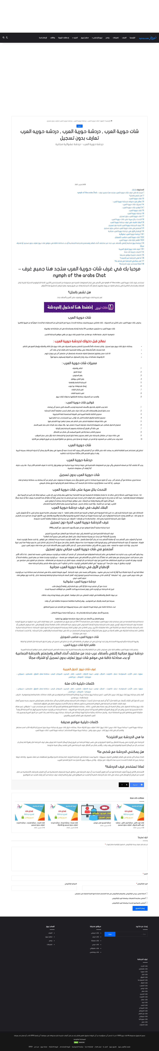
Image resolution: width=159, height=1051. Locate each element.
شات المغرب (144, 985)
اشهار (102, 121)
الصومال (80, 677)
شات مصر (145, 1022)
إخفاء (134, 190)
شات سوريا (144, 971)
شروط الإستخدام (65, 1047)
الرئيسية (132, 38)
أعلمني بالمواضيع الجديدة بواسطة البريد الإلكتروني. (129, 903)
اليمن (53, 674)
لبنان (115, 674)
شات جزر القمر (143, 1013)
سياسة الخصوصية (77, 1047)
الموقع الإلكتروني (71, 884)
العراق (36, 674)
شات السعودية (143, 980)
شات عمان (144, 999)
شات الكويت (144, 997)
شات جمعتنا (95, 940)
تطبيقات (116, 38)
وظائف (52, 38)
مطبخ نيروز (85, 38)
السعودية (122, 674)
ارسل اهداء (98, 1047)
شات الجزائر (144, 983)
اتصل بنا (105, 1047)
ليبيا (91, 674)
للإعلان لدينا (43, 38)
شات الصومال (143, 1011)
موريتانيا (88, 677)
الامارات (85, 674)
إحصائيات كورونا (63, 38)
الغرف (124, 38)
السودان (59, 674)
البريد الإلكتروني (142, 884)
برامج (108, 38)
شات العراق (144, 977)
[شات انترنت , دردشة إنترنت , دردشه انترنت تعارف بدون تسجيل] (30, 812)
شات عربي (95, 944)
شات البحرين (144, 994)
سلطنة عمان (44, 674)
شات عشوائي (94, 948)
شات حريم (95, 937)
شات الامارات (144, 1025)
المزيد (76, 38)
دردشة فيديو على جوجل (102, 823)
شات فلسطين (143, 969)
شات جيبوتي (143, 1016)
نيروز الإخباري (97, 38)
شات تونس (144, 988)
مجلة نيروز (44, 1047)
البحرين (66, 674)
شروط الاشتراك (53, 1047)
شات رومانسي (94, 952)
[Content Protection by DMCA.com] (79, 1043)
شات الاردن (144, 966)
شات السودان (143, 1008)
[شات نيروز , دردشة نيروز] (148, 37)
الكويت (109, 674)
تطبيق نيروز (113, 1047)
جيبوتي (21, 674)
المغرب (78, 674)
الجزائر (102, 674)
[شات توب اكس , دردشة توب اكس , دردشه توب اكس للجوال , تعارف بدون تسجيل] (129, 812)
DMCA (30, 1047)
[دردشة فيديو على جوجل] (96, 812)
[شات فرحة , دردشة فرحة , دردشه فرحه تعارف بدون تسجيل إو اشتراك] (63, 812)
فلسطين (29, 674)
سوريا (140, 674)
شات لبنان (145, 974)
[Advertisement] (79, 16)
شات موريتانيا (143, 1019)
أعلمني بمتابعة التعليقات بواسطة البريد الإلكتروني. (129, 898)
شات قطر (145, 991)
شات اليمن (144, 1005)
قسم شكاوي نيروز (124, 1047)
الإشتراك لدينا (89, 1047)
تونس (96, 674)
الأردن (130, 674)
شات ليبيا (145, 1002)
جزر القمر (72, 677)
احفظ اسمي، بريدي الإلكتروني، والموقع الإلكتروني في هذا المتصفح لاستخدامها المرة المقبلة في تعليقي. (110, 894)
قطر (72, 674)
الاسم (145, 874)
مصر (135, 674)
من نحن (36, 1047)
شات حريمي (95, 933)
